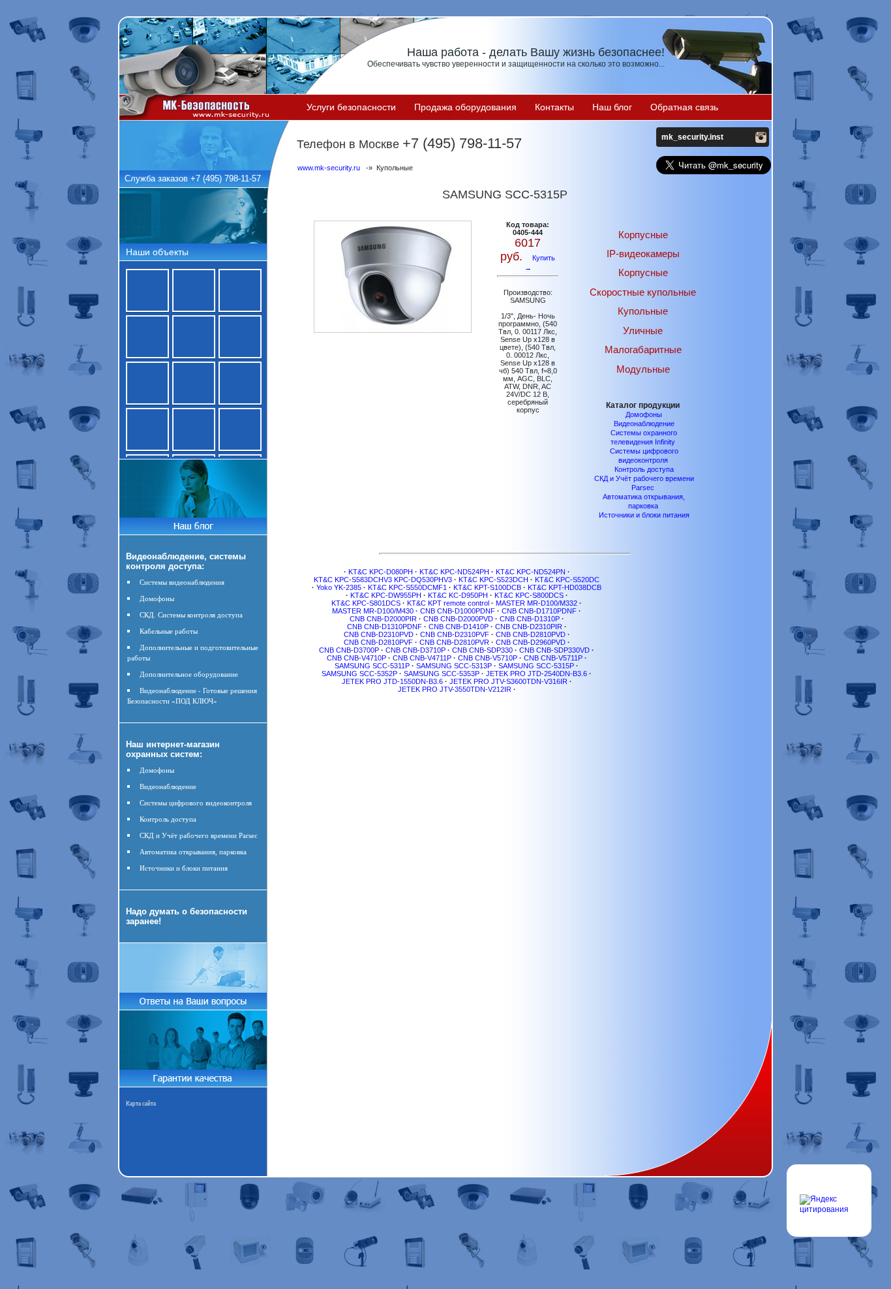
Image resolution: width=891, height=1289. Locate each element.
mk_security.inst (692, 137)
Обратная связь (684, 107)
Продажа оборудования (465, 107)
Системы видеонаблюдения (182, 582)
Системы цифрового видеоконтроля (196, 803)
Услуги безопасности (351, 107)
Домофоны (157, 598)
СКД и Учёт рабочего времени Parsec (199, 835)
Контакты (554, 107)
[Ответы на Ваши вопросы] (192, 1007)
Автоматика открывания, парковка (193, 852)
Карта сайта (141, 1103)
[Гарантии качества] (192, 1074)
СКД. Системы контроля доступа (191, 615)
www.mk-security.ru (328, 168)
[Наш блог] (192, 523)
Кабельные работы (169, 631)
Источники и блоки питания (184, 868)
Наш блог (612, 107)
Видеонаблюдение (168, 786)
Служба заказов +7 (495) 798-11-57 (193, 178)
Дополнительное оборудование (189, 674)
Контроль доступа (168, 819)
